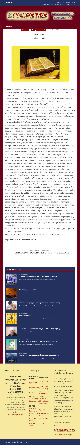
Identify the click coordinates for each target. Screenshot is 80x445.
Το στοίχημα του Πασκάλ (28, 290)
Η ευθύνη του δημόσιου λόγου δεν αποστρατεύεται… (38, 276)
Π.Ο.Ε (73, 2)
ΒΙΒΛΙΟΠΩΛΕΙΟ (70, 4)
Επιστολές (32, 418)
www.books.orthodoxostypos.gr (16, 400)
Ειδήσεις (25, 30)
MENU (10, 26)
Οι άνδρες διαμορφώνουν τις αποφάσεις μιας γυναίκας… (40, 303)
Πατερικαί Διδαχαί (38, 30)
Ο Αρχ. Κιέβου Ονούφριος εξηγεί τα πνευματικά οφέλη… (40, 329)
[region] (63, 15)
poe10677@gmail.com (15, 414)
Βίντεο (41, 423)
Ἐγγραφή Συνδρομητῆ (62, 2)
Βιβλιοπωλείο (34, 387)
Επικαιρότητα (43, 404)
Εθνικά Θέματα (44, 401)
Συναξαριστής (34, 401)
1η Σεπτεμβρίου (25, 315)
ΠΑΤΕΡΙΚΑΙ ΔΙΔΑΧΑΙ (17, 240)
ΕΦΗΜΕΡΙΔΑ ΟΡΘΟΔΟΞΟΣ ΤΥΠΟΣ (53, 4)
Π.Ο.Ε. (31, 392)
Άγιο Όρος (42, 410)
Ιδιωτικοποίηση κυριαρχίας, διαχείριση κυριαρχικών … (39, 355)
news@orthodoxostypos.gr (63, 434)
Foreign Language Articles (32, 423)
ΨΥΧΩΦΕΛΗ (31, 240)
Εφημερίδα (33, 383)
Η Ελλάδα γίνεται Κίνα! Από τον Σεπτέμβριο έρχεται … (39, 341)
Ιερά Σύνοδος (43, 418)
